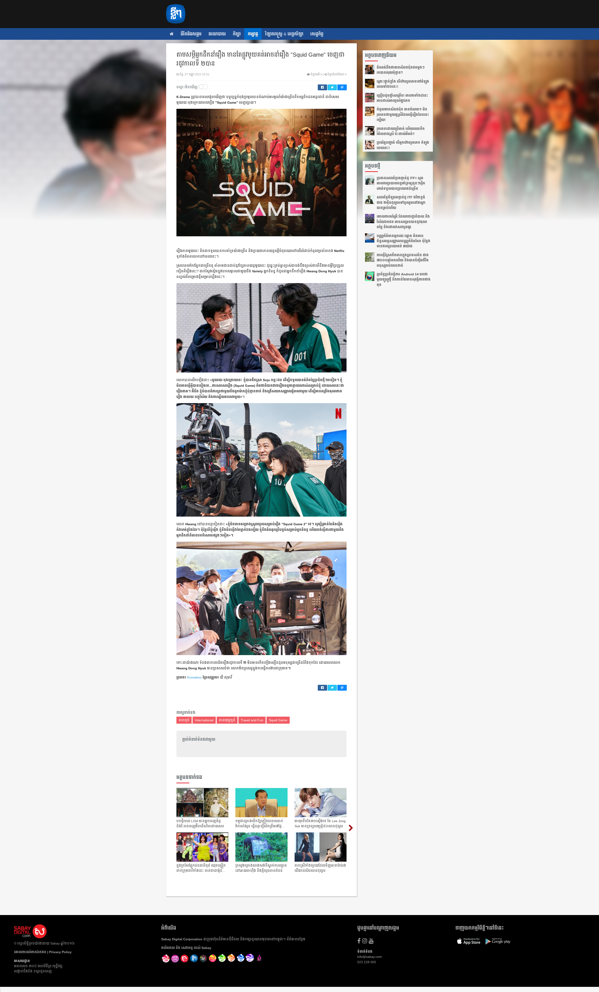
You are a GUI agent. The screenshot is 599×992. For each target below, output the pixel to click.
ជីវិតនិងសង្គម (191, 34)
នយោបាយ (217, 34)
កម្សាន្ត (253, 34)
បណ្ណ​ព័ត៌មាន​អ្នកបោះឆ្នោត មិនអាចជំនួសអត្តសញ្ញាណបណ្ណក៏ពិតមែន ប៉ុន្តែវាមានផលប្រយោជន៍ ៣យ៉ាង (403, 241)
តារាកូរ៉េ (184, 720)
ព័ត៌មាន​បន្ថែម (296, 939)
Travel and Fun (252, 720)
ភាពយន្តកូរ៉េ (227, 720)
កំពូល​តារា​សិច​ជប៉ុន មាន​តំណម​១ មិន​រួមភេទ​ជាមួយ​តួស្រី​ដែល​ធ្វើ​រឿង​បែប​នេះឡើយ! (403, 114)
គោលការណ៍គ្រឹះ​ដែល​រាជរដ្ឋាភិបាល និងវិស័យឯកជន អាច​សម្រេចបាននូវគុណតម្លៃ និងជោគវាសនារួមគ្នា (403, 222)
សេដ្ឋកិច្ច (316, 34)
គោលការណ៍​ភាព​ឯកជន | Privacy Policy (43, 952)
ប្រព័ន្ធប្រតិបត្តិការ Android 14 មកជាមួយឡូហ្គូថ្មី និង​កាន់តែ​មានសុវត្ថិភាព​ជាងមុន (404, 279)
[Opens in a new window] (166, 958)
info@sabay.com (369, 957)
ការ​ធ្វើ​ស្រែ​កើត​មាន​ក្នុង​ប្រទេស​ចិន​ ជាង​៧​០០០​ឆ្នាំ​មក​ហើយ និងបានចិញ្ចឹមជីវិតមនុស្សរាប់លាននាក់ (403, 260)
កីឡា (237, 34)
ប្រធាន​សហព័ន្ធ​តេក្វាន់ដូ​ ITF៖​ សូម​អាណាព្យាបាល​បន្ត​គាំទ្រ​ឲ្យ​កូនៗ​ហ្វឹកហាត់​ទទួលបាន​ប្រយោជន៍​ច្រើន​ (401, 183)
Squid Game (278, 720)
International (204, 720)
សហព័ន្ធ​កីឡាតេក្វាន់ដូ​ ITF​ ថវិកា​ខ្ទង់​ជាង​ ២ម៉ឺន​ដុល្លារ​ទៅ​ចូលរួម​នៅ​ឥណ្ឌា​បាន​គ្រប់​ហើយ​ (401, 202)
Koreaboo (194, 677)
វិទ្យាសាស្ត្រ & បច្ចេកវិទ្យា (284, 34)
